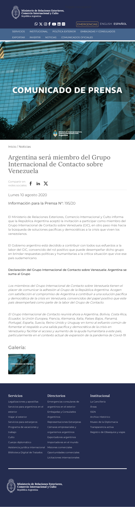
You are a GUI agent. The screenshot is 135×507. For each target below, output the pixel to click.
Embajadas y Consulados (98, 31)
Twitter (46, 183)
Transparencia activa (102, 427)
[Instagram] (45, 24)
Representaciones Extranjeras (64, 421)
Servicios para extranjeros (22, 421)
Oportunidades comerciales (63, 452)
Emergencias (87, 24)
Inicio (12, 146)
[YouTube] (54, 24)
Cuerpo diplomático (19, 442)
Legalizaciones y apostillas (23, 401)
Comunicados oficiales (77, 37)
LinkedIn (38, 183)
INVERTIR (35, 37)
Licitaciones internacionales (63, 457)
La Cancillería (98, 401)
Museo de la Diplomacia (104, 421)
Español (120, 23)
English (106, 23)
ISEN (93, 411)
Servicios (18, 31)
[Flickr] (63, 24)
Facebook (31, 183)
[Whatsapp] (36, 24)
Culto (11, 437)
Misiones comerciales (59, 447)
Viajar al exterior (17, 416)
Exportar (18, 37)
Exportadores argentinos (61, 437)
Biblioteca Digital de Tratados (25, 452)
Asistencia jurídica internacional (26, 447)
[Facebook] (49, 24)
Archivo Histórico (100, 416)
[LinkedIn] (59, 24)
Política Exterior (64, 31)
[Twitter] (41, 24)
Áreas (93, 406)
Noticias (50, 37)
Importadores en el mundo (62, 442)
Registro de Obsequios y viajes (107, 432)
